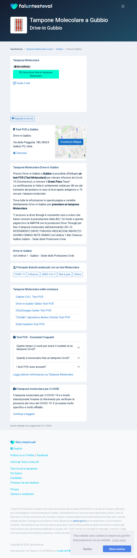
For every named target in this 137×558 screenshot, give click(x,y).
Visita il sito (23, 83)
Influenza (33, 274)
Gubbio (59, 49)
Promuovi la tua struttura (24, 482)
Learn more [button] (119, 540)
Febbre (77, 274)
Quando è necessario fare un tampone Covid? (43, 358)
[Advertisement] (36, 98)
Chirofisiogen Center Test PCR (33, 310)
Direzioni (21, 153)
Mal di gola (64, 274)
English (17, 448)
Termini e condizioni (22, 494)
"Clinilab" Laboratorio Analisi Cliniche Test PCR (43, 317)
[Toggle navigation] (123, 6)
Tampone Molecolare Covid (39, 49)
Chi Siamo (16, 473)
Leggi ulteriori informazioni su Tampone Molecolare (43, 374)
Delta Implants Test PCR (30, 324)
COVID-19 (20, 274)
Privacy (14, 489)
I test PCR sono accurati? (31, 366)
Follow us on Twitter (22, 455)
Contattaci (16, 478)
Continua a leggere (24, 414)
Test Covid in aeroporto (24, 468)
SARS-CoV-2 (48, 274)
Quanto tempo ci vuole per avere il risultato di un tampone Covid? (45, 347)
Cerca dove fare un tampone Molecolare (37, 74)
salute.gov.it (79, 521)
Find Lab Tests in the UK (24, 462)
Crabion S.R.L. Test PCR (29, 296)
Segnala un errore (23, 118)
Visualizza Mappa (70, 141)
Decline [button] (87, 548)
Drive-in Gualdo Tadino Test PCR (35, 303)
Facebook (42, 455)
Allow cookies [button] (117, 548)
